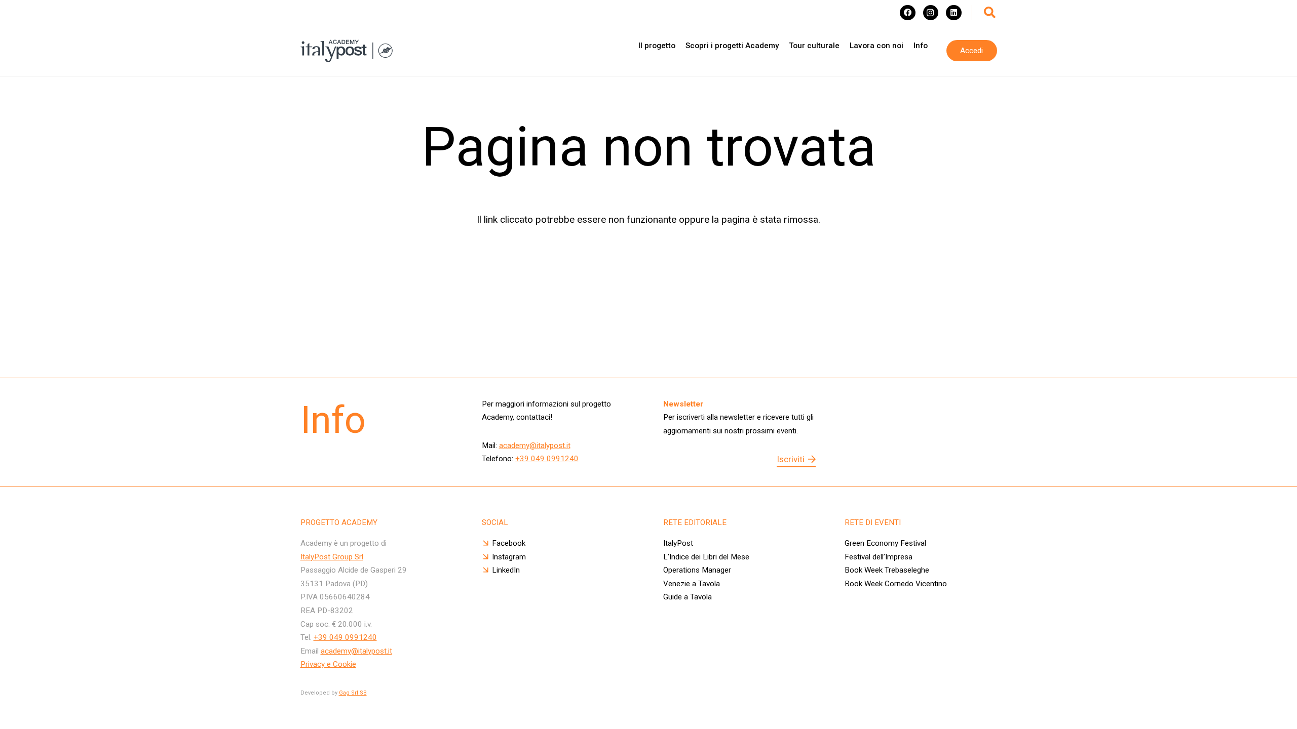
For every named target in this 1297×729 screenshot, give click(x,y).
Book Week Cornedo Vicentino (896, 583)
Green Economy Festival (886, 543)
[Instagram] (930, 12)
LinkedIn (506, 570)
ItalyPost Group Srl (331, 556)
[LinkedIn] (953, 12)
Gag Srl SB (353, 693)
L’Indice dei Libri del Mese (706, 556)
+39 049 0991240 (547, 458)
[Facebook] (907, 12)
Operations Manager (697, 570)
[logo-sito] (346, 50)
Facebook (508, 543)
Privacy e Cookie (328, 664)
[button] (990, 12)
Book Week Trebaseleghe (887, 570)
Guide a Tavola (687, 596)
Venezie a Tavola (691, 583)
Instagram (509, 556)
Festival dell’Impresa (878, 556)
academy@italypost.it (534, 445)
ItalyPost (678, 543)
